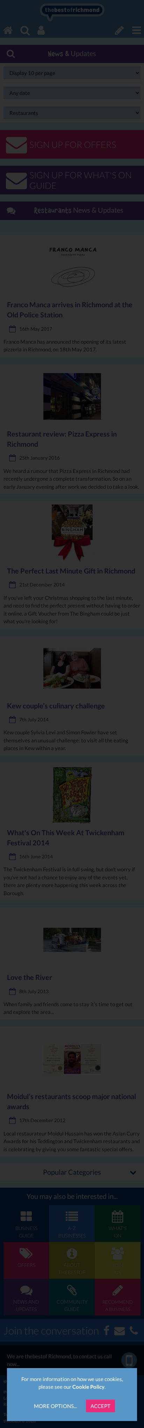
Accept (100, 1406)
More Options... (55, 1406)
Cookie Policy (88, 1387)
